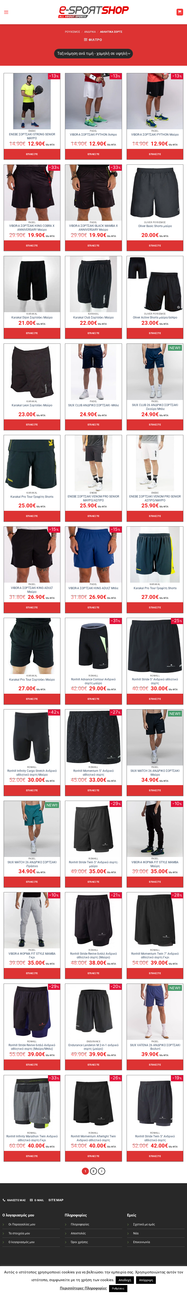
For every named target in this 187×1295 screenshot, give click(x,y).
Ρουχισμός (72, 31)
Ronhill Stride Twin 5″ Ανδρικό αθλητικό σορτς (155, 1138)
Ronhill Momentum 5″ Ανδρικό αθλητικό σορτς (93, 772)
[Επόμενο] (101, 1171)
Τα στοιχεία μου (19, 1233)
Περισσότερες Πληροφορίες (83, 1288)
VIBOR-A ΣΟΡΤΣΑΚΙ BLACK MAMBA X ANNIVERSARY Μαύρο (93, 227)
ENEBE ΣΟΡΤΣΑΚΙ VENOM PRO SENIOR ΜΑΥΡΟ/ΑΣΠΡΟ (93, 498)
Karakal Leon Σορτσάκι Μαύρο (32, 405)
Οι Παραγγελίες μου (22, 1224)
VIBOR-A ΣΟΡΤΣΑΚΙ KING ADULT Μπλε (93, 588)
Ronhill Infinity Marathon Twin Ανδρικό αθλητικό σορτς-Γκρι (32, 1138)
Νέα (136, 1233)
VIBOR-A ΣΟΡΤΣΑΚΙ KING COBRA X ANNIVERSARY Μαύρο (32, 227)
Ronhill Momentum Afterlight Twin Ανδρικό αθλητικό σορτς (93, 1138)
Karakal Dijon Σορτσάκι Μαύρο (32, 317)
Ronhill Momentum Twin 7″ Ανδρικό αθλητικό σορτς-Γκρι (155, 955)
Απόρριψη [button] (146, 1280)
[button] (6, 12)
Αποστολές (78, 1233)
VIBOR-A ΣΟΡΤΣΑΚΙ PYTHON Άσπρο (93, 134)
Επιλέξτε (32, 154)
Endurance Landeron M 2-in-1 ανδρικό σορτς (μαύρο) (93, 1047)
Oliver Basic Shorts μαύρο (155, 226)
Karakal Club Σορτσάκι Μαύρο (93, 317)
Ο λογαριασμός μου (22, 1242)
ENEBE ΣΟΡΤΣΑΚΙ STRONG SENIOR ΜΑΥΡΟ (32, 136)
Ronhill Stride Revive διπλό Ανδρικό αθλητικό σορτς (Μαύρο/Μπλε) (32, 1047)
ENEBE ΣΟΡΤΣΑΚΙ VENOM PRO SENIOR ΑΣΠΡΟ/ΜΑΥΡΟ (155, 498)
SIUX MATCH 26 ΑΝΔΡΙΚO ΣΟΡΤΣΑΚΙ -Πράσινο (32, 864)
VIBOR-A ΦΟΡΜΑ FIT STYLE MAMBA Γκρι (32, 955)
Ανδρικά (90, 31)
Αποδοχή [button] (125, 1280)
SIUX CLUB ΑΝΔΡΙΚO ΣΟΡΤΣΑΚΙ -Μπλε (93, 405)
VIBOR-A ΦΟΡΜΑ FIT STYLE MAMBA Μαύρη (154, 864)
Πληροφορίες (80, 1224)
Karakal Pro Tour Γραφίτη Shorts (31, 496)
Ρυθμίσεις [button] (118, 1288)
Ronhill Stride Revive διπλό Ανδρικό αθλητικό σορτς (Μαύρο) (93, 955)
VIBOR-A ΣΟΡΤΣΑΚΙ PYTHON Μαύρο (155, 134)
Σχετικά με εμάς (144, 1224)
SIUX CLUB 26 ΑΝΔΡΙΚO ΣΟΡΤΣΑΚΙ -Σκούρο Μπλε (155, 407)
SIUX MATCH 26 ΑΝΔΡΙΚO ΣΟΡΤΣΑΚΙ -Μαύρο (155, 772)
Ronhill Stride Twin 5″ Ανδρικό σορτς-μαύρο (93, 864)
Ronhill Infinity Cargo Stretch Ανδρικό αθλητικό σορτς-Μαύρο (32, 772)
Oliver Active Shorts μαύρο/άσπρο (155, 317)
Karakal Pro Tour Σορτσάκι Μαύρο (32, 679)
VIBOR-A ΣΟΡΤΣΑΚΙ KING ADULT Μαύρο (32, 590)
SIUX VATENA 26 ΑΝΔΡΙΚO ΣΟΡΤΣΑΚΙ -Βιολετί (155, 1047)
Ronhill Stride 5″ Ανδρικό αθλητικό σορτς (155, 681)
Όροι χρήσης (79, 1242)
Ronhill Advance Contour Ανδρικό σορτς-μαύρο (93, 681)
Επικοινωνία (141, 1242)
